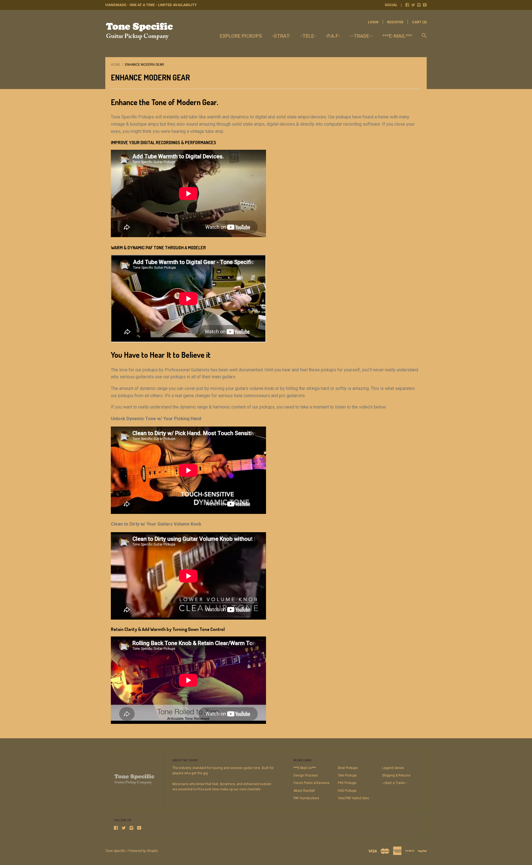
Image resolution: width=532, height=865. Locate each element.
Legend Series (393, 768)
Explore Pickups (241, 36)
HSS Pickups (347, 791)
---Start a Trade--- (394, 783)
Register (395, 22)
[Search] (424, 38)
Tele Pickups (347, 775)
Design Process (305, 775)
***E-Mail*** (397, 36)
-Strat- (281, 36)
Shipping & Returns (396, 775)
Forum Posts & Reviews (311, 783)
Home (115, 65)
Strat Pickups (348, 768)
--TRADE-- (361, 36)
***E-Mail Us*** (304, 768)
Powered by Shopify (143, 851)
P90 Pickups (347, 783)
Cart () (419, 22)
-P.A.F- (332, 36)
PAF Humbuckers (306, 798)
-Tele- (308, 36)
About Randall (304, 791)
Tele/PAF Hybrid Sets (353, 798)
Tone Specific (115, 851)
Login (373, 22)
